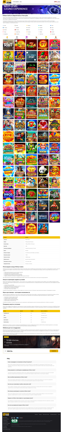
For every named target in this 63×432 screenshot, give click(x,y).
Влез (21, 1)
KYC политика (5, 426)
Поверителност (5, 427)
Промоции (9, 4)
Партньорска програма (53, 414)
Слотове (4, 4)
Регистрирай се (16, 1)
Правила (19, 4)
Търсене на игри (57, 4)
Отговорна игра (5, 420)
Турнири (14, 4)
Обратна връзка (5, 417)
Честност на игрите (5, 424)
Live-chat (59, 414)
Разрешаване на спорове (6, 423)
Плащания (40, 414)
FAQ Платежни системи (46, 414)
